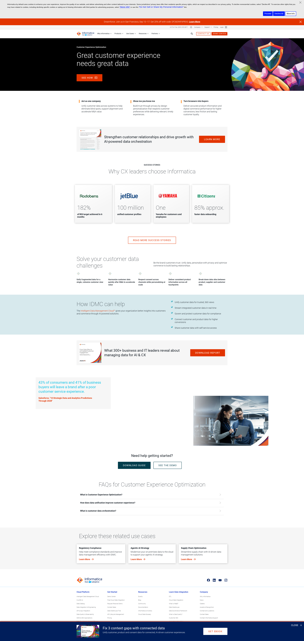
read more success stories (152, 240)
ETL (170, 596)
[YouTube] (220, 580)
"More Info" (125, 7)
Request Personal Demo (115, 604)
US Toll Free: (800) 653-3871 (179, 27)
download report (207, 352)
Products (117, 33)
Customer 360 (173, 618)
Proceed (267, 13)
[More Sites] (226, 27)
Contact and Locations (207, 611)
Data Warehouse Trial (114, 611)
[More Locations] (191, 27)
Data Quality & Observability (85, 614)
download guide (134, 465)
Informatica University (145, 611)
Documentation (143, 607)
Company (197, 27)
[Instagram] (225, 580)
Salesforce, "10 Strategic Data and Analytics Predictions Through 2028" (65, 399)
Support (207, 27)
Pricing (216, 27)
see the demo (167, 465)
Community (142, 604)
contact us (203, 34)
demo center (219, 34)
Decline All (279, 13)
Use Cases (130, 33)
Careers (202, 604)
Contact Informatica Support (209, 618)
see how (88, 77)
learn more (212, 139)
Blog (139, 600)
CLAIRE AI (80, 600)
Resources (143, 33)
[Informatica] (85, 33)
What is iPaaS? (173, 604)
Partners (155, 33)
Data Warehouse (174, 607)
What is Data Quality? (175, 614)
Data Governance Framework (178, 611)
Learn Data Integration (178, 592)
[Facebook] (208, 580)
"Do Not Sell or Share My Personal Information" (161, 7)
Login (222, 27)
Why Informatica (103, 33)
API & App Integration (83, 611)
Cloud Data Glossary (144, 614)
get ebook (215, 631)
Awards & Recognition (207, 607)
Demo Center (111, 596)
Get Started (112, 592)
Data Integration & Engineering (86, 607)
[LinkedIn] (214, 580)
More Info (291, 13)
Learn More (194, 21)
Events (140, 596)
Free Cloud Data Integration (116, 600)
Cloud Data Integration (176, 600)
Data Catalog (81, 604)
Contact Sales (111, 607)
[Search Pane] (191, 33)
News (201, 600)
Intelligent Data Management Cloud (88, 596)
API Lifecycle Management (115, 614)
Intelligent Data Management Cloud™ (98, 311)
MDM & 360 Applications (84, 618)
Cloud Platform (83, 592)
